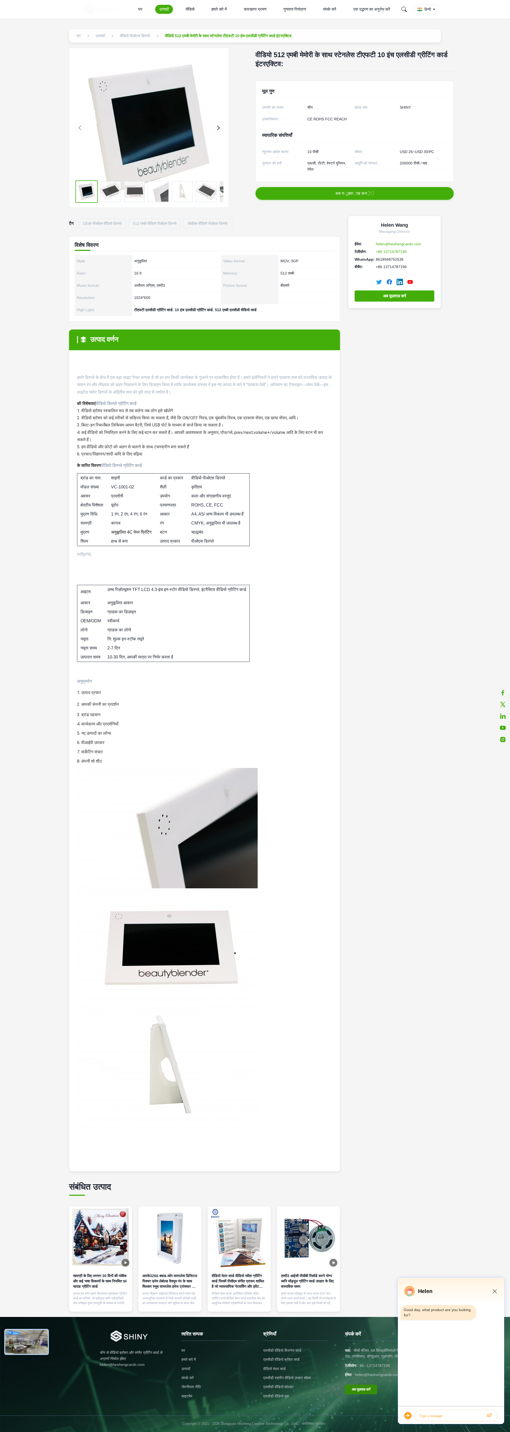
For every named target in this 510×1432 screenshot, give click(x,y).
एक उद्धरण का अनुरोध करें (371, 9)
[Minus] (494, 1291)
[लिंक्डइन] (503, 716)
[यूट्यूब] (503, 728)
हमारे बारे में (219, 9)
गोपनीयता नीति (191, 1387)
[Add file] (408, 1415)
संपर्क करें (329, 9)
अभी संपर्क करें (100, 1303)
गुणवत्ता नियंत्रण (294, 9)
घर (140, 9)
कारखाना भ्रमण (255, 9)
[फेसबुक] (503, 693)
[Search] (404, 9)
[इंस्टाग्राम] (503, 739)
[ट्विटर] (503, 704)
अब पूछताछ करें (394, 296)
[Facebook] (389, 282)
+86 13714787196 (391, 252)
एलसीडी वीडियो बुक (276, 1396)
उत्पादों (164, 9)
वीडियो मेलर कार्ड (274, 1369)
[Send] (489, 1415)
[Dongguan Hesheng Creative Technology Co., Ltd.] (102, 9)
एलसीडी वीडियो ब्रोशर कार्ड (281, 1359)
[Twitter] (379, 282)
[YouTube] (410, 282)
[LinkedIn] (400, 282)
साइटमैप (186, 1396)
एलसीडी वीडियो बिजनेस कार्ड (282, 1350)
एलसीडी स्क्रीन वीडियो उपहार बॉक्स (287, 1378)
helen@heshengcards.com (398, 244)
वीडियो (190, 9)
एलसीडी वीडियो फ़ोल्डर (278, 1387)
